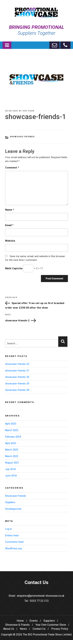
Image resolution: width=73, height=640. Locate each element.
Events (34, 620)
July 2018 (10, 469)
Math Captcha (13, 268)
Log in (8, 528)
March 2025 (11, 430)
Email (9, 225)
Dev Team (28, 111)
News (23, 628)
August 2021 (12, 462)
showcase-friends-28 (17, 389)
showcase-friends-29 (17, 383)
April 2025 (10, 423)
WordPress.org (13, 548)
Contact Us (39, 628)
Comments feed (14, 541)
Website (10, 240)
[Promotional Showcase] (36, 9)
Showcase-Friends (22, 137)
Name (9, 209)
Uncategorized (13, 508)
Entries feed (12, 535)
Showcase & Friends (17, 624)
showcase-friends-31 (17, 370)
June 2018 (11, 475)
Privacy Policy (59, 628)
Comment (12, 167)
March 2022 (11, 456)
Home (20, 620)
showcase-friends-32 (17, 364)
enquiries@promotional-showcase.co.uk (40, 595)
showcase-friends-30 (17, 377)
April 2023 (10, 443)
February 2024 (13, 436)
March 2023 (11, 449)
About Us (8, 628)
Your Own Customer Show (50, 624)
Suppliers (10, 502)
